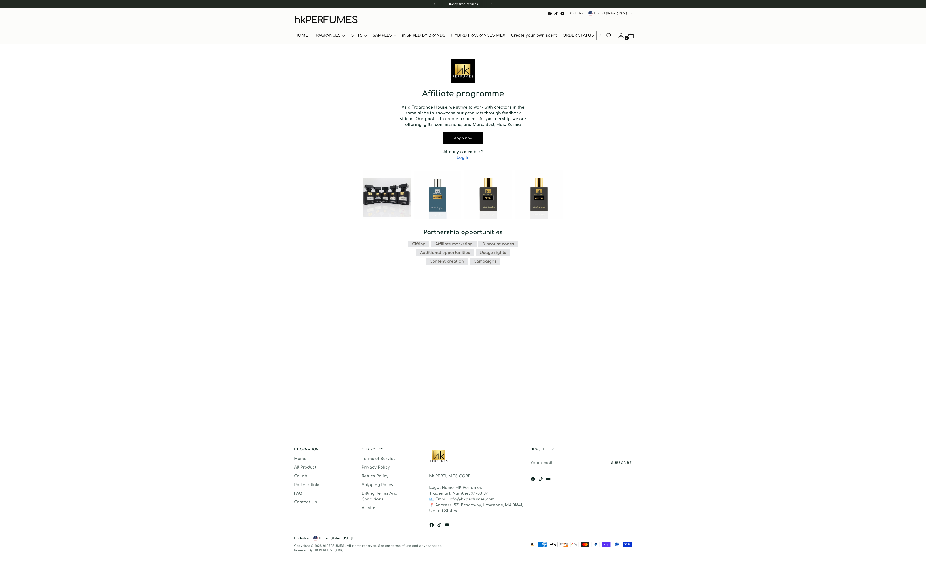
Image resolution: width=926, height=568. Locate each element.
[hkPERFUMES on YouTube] (562, 13)
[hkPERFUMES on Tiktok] (556, 13)
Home (300, 459)
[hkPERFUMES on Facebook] (550, 13)
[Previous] (434, 4)
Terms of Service (379, 459)
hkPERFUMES (334, 545)
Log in (463, 158)
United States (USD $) (611, 13)
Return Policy (375, 476)
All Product (305, 467)
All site (368, 508)
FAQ (298, 493)
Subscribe (621, 463)
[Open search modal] (609, 35)
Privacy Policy (376, 467)
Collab (300, 476)
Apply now (463, 138)
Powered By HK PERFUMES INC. (319, 550)
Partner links (307, 485)
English (575, 13)
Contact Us (305, 502)
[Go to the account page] (619, 35)
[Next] (491, 4)
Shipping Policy (377, 485)
